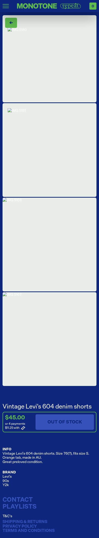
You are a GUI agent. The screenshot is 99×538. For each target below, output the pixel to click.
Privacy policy (20, 526)
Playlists (20, 506)
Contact (18, 499)
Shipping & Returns (25, 522)
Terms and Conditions (29, 530)
